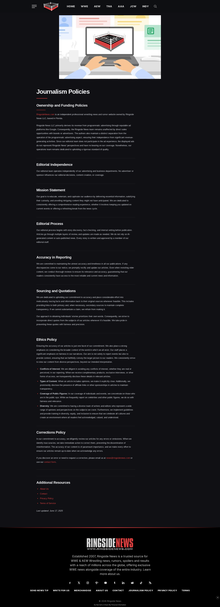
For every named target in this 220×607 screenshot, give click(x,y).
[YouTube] (105, 583)
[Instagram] (88, 583)
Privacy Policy (46, 498)
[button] (155, 6)
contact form (50, 462)
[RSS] (150, 583)
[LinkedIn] (123, 583)
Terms (186, 590)
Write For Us (61, 590)
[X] (79, 583)
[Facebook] (70, 583)
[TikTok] (141, 583)
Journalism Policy (141, 590)
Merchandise (82, 590)
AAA (121, 6)
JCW (133, 6)
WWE (84, 6)
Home (71, 6)
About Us (44, 489)
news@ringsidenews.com (118, 458)
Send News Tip (39, 590)
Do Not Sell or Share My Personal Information (110, 605)
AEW (97, 6)
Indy (145, 6)
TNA (109, 6)
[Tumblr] (114, 583)
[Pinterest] (96, 583)
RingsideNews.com (45, 114)
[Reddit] (132, 583)
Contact (43, 494)
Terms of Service (48, 503)
